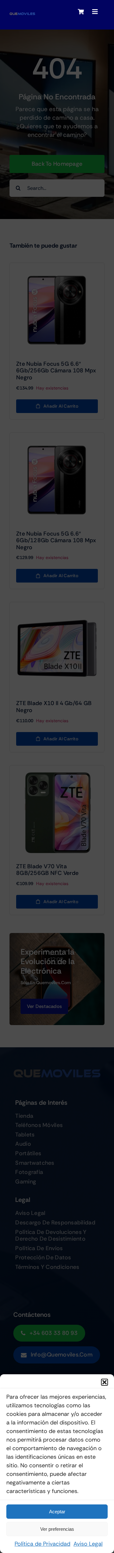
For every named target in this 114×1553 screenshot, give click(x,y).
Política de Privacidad (42, 1544)
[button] (104, 1382)
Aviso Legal (88, 1544)
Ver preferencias (57, 1529)
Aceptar (57, 1511)
